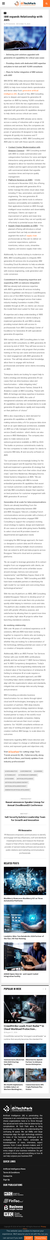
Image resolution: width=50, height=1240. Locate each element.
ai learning (38, 771)
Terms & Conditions (11, 1172)
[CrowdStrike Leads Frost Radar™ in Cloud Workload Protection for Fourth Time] (25, 1009)
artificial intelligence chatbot (16, 782)
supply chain (32, 236)
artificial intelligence (25, 778)
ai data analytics (11, 771)
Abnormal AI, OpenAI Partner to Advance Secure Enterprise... (34, 1062)
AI (5, 13)
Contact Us (7, 1176)
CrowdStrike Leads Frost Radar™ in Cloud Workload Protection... (24, 1027)
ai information (26, 771)
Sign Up (6, 1180)
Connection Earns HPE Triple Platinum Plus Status (35, 1087)
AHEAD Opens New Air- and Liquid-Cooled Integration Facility (21, 975)
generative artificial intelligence (17, 790)
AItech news (9, 778)
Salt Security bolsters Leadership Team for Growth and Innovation (25, 818)
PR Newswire (10, 24)
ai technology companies (28, 775)
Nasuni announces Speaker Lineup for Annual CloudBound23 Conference (25, 803)
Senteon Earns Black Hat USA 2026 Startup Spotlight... (14, 1062)
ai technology (10, 775)
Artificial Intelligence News (14, 1169)
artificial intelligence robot (15, 786)
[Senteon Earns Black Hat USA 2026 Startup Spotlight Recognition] (14, 1050)
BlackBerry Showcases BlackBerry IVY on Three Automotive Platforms (23, 899)
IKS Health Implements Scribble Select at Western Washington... (13, 1087)
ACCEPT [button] (29, 1238)
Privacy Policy (41, 1238)
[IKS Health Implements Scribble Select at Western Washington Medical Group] (14, 1075)
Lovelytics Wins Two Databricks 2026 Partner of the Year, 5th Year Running (24, 937)
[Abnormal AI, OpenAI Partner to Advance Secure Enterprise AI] (36, 1050)
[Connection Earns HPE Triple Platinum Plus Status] (36, 1075)
